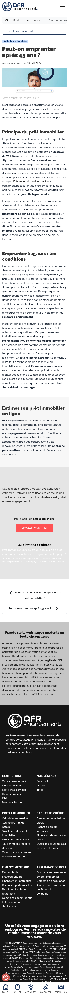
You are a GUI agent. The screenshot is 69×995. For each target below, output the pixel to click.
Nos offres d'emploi (14, 789)
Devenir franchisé (13, 794)
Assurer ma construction (51, 885)
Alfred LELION (34, 63)
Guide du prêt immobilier (28, 20)
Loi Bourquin (44, 889)
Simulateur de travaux (15, 839)
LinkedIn (42, 785)
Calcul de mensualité (15, 818)
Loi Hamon (43, 893)
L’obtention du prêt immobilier (31, 181)
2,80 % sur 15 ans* (44, 519)
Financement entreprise (16, 881)
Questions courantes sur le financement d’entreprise (17, 902)
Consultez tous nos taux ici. (51, 561)
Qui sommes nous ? (14, 781)
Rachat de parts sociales (17, 885)
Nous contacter (11, 785)
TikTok (40, 789)
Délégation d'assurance (51, 881)
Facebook (43, 781)
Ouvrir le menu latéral (34, 31)
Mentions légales (12, 802)
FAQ (4, 798)
